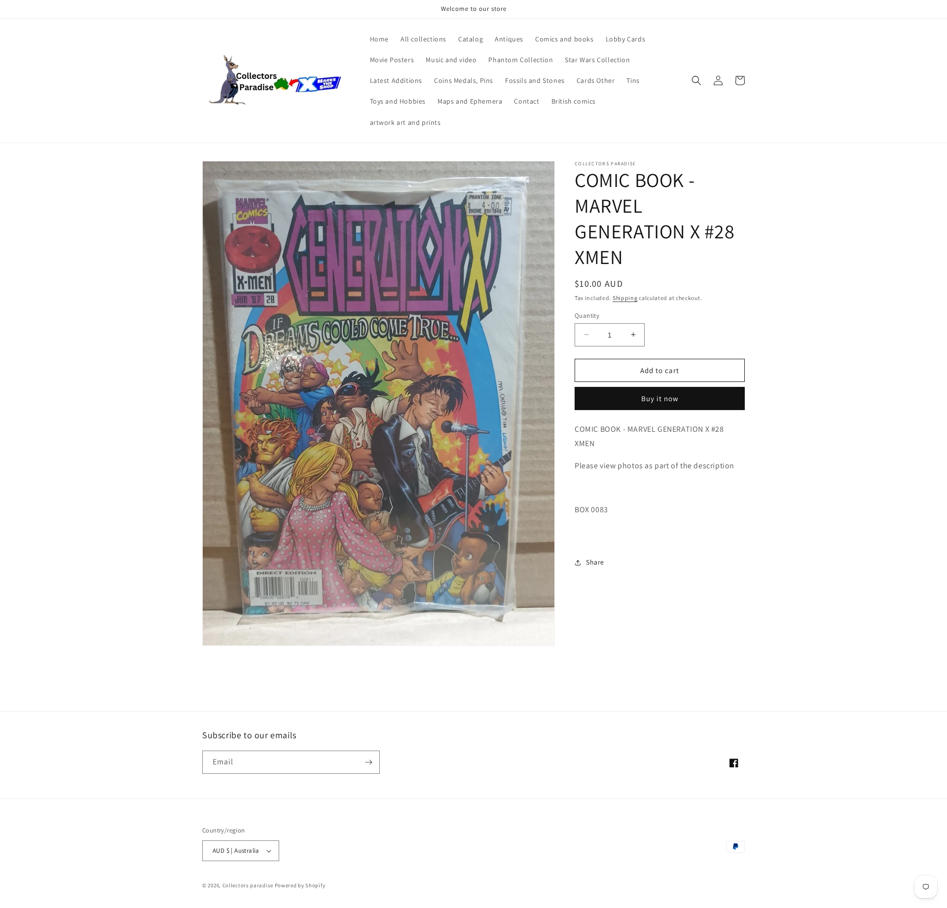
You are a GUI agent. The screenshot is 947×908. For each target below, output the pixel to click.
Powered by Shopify (300, 885)
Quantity (587, 315)
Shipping (625, 298)
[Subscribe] (368, 762)
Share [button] (595, 562)
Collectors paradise (247, 885)
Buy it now (660, 398)
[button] (696, 80)
